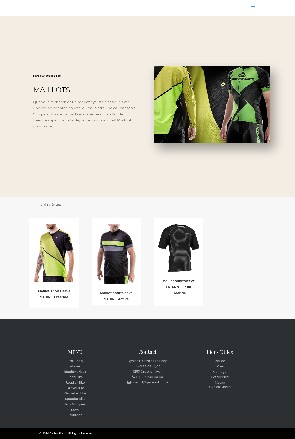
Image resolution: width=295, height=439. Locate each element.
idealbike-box (75, 372)
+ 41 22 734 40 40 (149, 377)
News (75, 410)
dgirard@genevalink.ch (149, 382)
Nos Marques (75, 404)
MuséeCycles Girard (220, 384)
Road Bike (75, 377)
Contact (75, 415)
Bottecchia (220, 377)
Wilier (220, 366)
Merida (219, 361)
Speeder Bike (75, 399)
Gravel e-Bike (75, 393)
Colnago (219, 372)
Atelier (75, 366)
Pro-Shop (75, 361)
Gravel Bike (75, 388)
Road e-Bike (75, 382)
